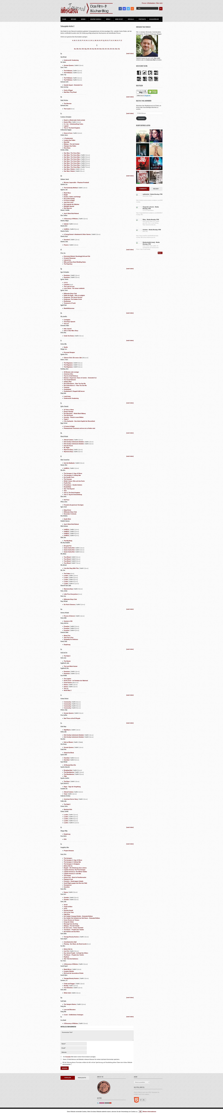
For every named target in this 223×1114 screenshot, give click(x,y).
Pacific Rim (67, 483)
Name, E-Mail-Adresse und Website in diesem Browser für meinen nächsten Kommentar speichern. (91, 1059)
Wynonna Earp (68, 449)
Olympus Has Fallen (70, 146)
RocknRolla (67, 487)
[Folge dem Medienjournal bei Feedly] (152, 93)
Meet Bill (66, 142)
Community (67, 702)
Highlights (82, 1077)
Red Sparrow (68, 208)
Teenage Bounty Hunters (71, 937)
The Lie (66, 688)
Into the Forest (68, 445)
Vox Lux (66, 323)
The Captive (67, 678)
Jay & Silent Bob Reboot (71, 213)
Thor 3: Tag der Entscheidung (73, 494)
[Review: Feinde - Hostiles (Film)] (155, 177)
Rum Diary (67, 148)
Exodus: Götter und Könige (72, 196)
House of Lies (68, 133)
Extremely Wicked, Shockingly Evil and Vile (77, 256)
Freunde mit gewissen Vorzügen (73, 505)
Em (101, 49)
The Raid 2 (67, 656)
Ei (90, 49)
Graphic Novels (95, 19)
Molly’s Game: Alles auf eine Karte (74, 481)
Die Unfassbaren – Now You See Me (75, 383)
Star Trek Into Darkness (71, 959)
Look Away (67, 396)
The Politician (68, 70)
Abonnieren (141, 118)
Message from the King (71, 924)
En (103, 49)
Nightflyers (67, 730)
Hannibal (66, 758)
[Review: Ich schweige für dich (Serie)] (142, 136)
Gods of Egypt (68, 90)
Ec (80, 49)
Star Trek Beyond (69, 488)
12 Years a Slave (69, 409)
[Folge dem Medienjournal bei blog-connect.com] (141, 93)
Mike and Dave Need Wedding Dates (75, 262)
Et (111, 49)
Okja (65, 776)
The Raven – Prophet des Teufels (74, 929)
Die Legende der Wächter (71, 204)
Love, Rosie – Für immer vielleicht (74, 288)
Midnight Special (69, 206)
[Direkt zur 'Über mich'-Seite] (147, 56)
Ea (75, 49)
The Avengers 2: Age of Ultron (73, 473)
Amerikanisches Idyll (70, 942)
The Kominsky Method (71, 187)
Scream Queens (69, 65)
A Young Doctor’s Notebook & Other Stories (77, 234)
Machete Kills (68, 809)
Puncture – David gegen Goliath (73, 881)
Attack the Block (69, 752)
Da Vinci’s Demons (69, 604)
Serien (83, 19)
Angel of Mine (68, 906)
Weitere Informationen (149, 1111)
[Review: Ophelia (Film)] (155, 136)
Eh (88, 49)
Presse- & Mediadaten (148, 3)
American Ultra (68, 374)
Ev (113, 49)
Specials (131, 19)
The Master (67, 661)
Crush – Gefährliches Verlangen (73, 1014)
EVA (65, 839)
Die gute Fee (67, 546)
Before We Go (68, 866)
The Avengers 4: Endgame (72, 864)
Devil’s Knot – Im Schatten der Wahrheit (76, 680)
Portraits (142, 19)
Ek (95, 49)
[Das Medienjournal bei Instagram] (144, 75)
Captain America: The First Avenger (74, 869)
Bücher (73, 19)
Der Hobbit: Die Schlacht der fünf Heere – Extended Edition (82, 918)
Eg (85, 49)
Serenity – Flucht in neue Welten (73, 417)
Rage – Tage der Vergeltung (72, 786)
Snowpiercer (68, 885)
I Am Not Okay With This (71, 568)
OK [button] (140, 1111)
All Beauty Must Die (70, 765)
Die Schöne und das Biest (72, 931)
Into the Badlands (69, 463)
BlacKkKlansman (69, 308)
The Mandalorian (69, 772)
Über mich (159, 3)
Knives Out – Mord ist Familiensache (75, 877)
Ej (93, 49)
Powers (66, 245)
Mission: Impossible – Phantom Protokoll (76, 182)
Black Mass (67, 193)
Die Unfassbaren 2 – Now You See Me (75, 385)
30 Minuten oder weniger (71, 372)
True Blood (67, 557)
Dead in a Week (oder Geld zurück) (74, 120)
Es (108, 49)
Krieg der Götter (69, 922)
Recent (156, 188)
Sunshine (67, 887)
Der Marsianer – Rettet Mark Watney (75, 413)
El (98, 49)
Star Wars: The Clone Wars (72, 153)
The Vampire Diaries (70, 1004)
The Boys (67, 781)
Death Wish (67, 519)
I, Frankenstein (68, 138)
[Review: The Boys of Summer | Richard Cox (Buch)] (155, 163)
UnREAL (66, 229)
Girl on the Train (69, 912)
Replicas (66, 957)
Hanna (66, 684)
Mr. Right (66, 447)
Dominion (67, 275)
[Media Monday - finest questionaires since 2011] (103, 1093)
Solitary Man (68, 381)
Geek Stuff (119, 19)
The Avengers (68, 858)
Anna (65, 908)
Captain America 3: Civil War (72, 873)
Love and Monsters (70, 1009)
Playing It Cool (68, 879)
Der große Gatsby (69, 198)
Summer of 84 (68, 621)
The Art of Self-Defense (71, 376)
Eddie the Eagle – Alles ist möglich (74, 295)
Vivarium (66, 387)
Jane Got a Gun (68, 202)
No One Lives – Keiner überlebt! (73, 927)
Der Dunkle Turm (69, 477)
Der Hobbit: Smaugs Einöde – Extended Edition (78, 916)
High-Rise (67, 914)
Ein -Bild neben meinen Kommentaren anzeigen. (79, 1056)
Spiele (108, 19)
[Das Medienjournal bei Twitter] (150, 75)
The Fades (67, 573)
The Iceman (67, 875)
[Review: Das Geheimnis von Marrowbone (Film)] (142, 150)
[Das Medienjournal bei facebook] (139, 75)
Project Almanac (69, 850)
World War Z (67, 690)
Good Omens (68, 682)
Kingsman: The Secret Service (73, 297)
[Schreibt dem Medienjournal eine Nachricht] (156, 81)
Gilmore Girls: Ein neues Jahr (73, 357)
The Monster (68, 103)
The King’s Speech (69, 321)
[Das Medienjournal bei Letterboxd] (139, 81)
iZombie (66, 897)
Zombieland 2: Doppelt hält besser (74, 391)
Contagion (67, 319)
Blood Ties (67, 635)
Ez (119, 49)
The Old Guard (68, 415)
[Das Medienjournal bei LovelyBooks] (145, 81)
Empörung (67, 644)
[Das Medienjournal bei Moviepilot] (156, 75)
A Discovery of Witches (71, 218)
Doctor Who (67, 122)
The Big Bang (68, 540)
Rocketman (67, 301)
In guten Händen (69, 971)
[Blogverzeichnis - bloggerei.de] (100, 1103)
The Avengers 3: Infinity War (72, 475)
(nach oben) (130, 53)
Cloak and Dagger (69, 983)
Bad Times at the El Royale (72, 718)
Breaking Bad (68, 770)
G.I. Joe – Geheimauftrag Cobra (73, 124)
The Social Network (70, 379)
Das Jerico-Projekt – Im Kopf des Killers (76, 953)
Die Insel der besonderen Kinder (73, 973)
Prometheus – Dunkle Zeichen (73, 485)
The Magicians (68, 363)
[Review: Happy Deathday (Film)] (142, 177)
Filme (64, 19)
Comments (143, 188)
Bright (66, 194)
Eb (77, 49)
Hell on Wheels (68, 742)
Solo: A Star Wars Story (71, 330)
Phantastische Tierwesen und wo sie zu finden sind (79, 428)
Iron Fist (66, 951)
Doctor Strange (68, 411)
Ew (116, 49)
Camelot (66, 284)
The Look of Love (69, 286)
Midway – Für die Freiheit (71, 144)
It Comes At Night (69, 200)
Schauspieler (154, 19)
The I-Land (67, 108)
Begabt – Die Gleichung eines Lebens (75, 868)
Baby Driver (67, 510)
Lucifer (66, 575)
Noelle (66, 347)
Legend (66, 126)
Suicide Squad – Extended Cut (73, 85)
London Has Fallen (69, 140)
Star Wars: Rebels (69, 169)
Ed (83, 49)
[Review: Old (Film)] (155, 150)
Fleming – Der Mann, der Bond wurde (75, 944)
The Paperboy (68, 264)
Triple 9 (66, 419)
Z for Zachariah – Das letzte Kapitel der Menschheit (79, 421)
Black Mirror (67, 969)
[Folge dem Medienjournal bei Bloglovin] (143, 96)
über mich (157, 58)
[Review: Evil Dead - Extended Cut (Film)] (142, 163)
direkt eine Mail (150, 60)
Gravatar (68, 1056)
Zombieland (67, 389)
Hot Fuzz (66, 499)
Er (106, 49)
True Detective (68, 987)
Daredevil (67, 239)
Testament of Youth (70, 303)
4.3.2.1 (66, 282)
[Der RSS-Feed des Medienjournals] (150, 81)
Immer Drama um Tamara (71, 920)
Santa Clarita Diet (69, 548)
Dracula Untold (68, 910)
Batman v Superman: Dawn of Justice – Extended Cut (80, 378)
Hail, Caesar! (68, 328)
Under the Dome (69, 336)
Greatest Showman (70, 258)
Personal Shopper (69, 352)
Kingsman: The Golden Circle (73, 299)
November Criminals (70, 514)
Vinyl (65, 794)
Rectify (66, 985)
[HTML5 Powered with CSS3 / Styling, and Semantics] (141, 1102)
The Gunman (68, 479)
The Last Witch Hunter (70, 666)
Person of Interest (69, 616)
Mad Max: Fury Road (70, 92)
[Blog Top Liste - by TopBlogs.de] (108, 1103)
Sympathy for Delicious (71, 639)
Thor (65, 490)
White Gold (67, 993)
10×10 (65, 904)
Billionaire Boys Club (70, 293)
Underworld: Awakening (71, 60)
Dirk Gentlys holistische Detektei (74, 441)
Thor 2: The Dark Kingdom (72, 128)
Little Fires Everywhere (71, 594)
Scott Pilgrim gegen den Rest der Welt (75, 883)
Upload (66, 224)
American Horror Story (71, 799)
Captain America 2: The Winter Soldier (75, 871)
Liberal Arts (67, 260)
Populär (67, 1077)
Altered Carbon (68, 439)
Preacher (66, 626)
